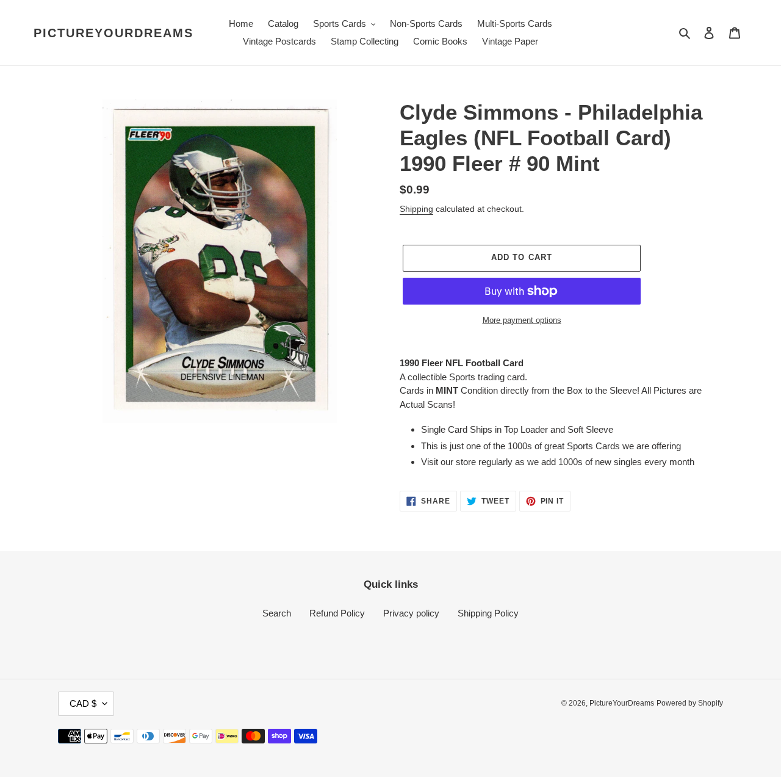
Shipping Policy (488, 613)
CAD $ (83, 703)
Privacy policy (411, 613)
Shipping (416, 209)
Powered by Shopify (690, 703)
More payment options (522, 320)
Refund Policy (337, 613)
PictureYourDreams (113, 33)
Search (276, 613)
